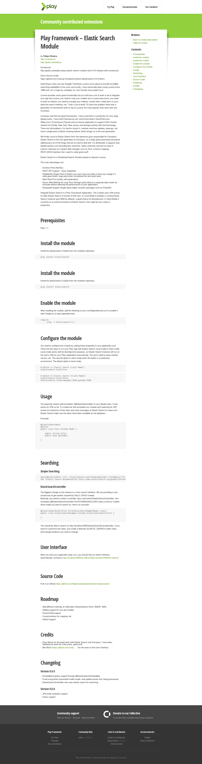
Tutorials (54, 740)
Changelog (138, 88)
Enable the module (141, 63)
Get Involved (151, 7)
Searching (137, 73)
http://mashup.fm (48, 59)
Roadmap (137, 82)
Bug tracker (116, 740)
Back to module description (145, 39)
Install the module (141, 57)
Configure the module (142, 66)
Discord (76, 717)
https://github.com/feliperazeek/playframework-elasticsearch (83, 583)
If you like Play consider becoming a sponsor (133, 717)
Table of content (140, 42)
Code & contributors (116, 737)
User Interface (139, 76)
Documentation (130, 7)
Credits (136, 85)
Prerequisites (139, 54)
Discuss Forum (64, 717)
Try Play (110, 7)
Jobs (85, 737)
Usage (136, 69)
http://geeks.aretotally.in (51, 62)
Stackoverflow (88, 717)
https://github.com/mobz (63, 647)
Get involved (116, 743)
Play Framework (51, 6)
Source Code (139, 79)
